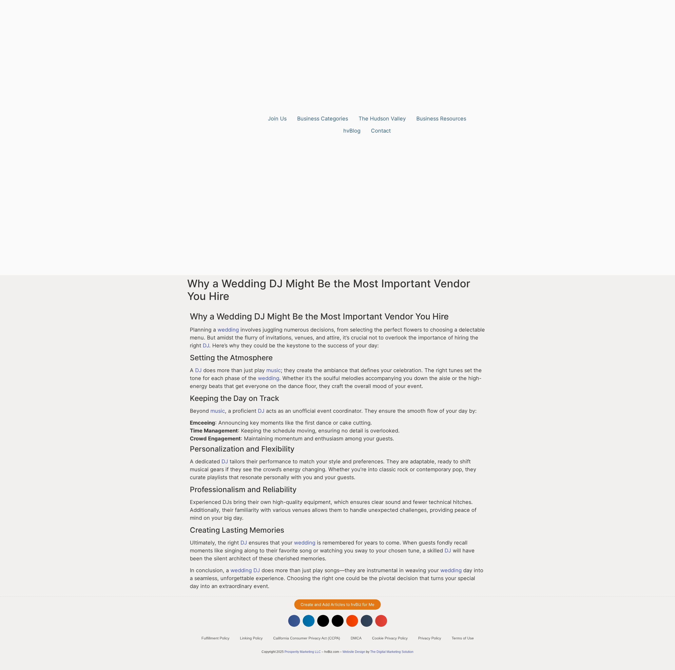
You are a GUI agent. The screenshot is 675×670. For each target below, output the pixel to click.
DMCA (356, 638)
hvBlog (351, 131)
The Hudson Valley (382, 118)
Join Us (277, 118)
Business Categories (322, 118)
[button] (294, 621)
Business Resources (441, 118)
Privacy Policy (429, 638)
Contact (381, 131)
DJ (206, 345)
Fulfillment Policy (215, 638)
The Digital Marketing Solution (391, 652)
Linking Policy (251, 638)
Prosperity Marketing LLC (303, 652)
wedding (228, 330)
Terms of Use (463, 638)
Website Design (354, 652)
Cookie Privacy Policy (390, 638)
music (273, 370)
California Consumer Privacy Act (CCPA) (306, 638)
